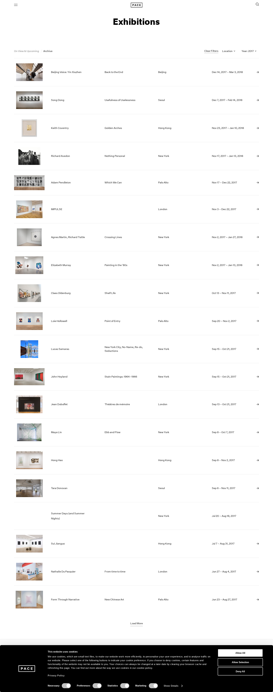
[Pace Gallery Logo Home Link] (136, 5)
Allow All (240, 653)
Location (227, 51)
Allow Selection (240, 662)
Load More (136, 623)
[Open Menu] (16, 5)
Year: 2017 (248, 51)
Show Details (171, 685)
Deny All (240, 671)
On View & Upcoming (26, 51)
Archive (47, 51)
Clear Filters (211, 50)
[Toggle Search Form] (257, 4)
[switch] (97, 685)
